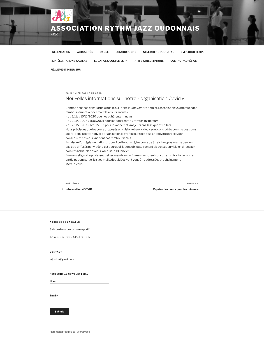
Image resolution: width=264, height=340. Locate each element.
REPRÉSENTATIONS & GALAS (68, 60)
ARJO (98, 93)
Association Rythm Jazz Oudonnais (125, 28)
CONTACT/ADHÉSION (183, 60)
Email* (54, 295)
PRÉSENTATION (60, 51)
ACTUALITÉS (85, 51)
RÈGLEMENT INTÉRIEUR (65, 69)
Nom (52, 281)
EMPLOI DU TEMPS (192, 51)
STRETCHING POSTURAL (158, 51)
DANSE (104, 51)
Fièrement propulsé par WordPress (70, 331)
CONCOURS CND (125, 51)
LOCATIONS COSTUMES (109, 60)
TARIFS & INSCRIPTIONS (148, 60)
